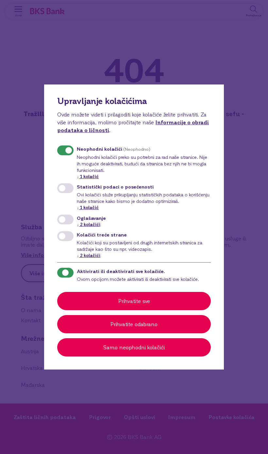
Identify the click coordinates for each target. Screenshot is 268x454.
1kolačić (88, 176)
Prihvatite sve (134, 301)
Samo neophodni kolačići (134, 347)
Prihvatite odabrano (134, 324)
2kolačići (88, 224)
